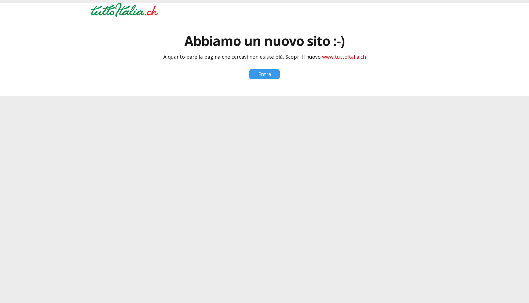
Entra (264, 74)
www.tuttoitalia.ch (344, 56)
